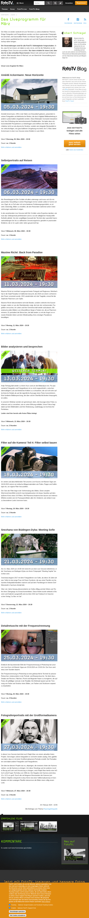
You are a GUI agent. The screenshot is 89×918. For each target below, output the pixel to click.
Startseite (5, 15)
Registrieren (81, 3)
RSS (84, 23)
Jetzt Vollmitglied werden (75, 143)
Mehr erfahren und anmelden (11, 147)
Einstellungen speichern (17, 911)
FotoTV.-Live (22, 9)
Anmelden (69, 3)
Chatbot (13, 908)
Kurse (12, 9)
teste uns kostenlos (76, 150)
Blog (13, 15)
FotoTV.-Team (69, 101)
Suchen (48, 3)
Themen (5, 9)
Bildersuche (55, 3)
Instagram (78, 23)
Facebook (68, 23)
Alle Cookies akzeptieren (17, 915)
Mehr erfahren (46, 901)
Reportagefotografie (50, 809)
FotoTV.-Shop (34, 9)
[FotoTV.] (7, 3)
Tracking (13, 905)
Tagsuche (60, 3)
